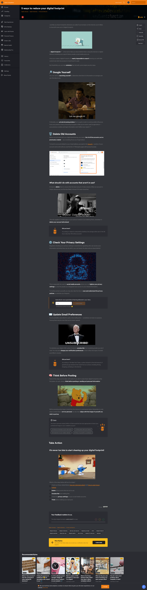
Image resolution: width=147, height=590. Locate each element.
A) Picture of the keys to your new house (62, 429)
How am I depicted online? (77, 485)
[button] (144, 587)
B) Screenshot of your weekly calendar (61, 432)
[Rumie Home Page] (2, 2)
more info (45, 587)
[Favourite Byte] (34, 573)
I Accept (105, 586)
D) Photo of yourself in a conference (82, 432)
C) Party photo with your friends (83, 429)
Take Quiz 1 (140, 43)
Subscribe (79, 303)
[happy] (103, 519)
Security (90, 144)
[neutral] (100, 519)
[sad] (96, 519)
